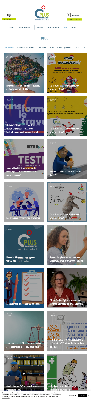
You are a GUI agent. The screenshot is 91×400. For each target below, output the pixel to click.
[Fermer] (89, 395)
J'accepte (82, 395)
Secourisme (42, 48)
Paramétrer (72, 395)
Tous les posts (9, 48)
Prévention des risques (25, 48)
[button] (85, 48)
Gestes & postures (63, 48)
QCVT (52, 48)
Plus (75, 48)
